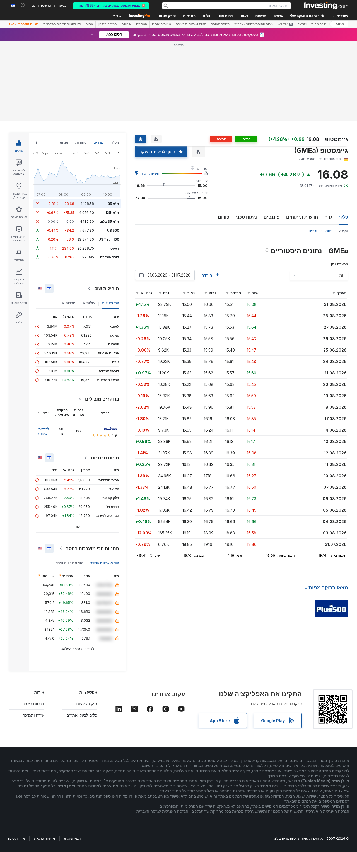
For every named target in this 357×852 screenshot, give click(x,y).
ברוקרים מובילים (102, 399)
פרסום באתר (33, 703)
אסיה (89, 24)
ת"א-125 (112, 212)
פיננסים (271, 217)
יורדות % (68, 303)
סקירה (343, 231)
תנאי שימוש (72, 838)
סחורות (80, 142)
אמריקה (141, 24)
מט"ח (114, 142)
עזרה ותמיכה (33, 715)
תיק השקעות (86, 703)
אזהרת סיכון (16, 838)
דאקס (114, 248)
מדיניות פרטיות (44, 838)
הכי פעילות (110, 303)
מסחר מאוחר (220, 24)
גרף (328, 217)
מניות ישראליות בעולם (191, 24)
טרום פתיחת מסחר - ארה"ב (253, 24)
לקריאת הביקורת (44, 431)
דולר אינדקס (109, 257)
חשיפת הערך (150, 173)
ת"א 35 (113, 204)
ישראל (302, 24)
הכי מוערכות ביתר (69, 563)
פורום (223, 217)
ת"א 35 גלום (109, 221)
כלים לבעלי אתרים (81, 715)
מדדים (98, 142)
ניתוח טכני (246, 217)
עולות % (88, 303)
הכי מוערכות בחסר (104, 563)
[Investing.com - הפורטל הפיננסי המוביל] (326, 5)
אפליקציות (88, 692)
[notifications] (23, 5)
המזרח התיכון (107, 24)
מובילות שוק (106, 288)
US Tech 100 (108, 239)
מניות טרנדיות (105, 458)
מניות (340, 24)
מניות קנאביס (161, 24)
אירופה (126, 24)
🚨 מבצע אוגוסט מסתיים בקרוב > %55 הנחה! (111, 6)
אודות (39, 692)
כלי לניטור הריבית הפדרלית (62, 24)
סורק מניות (167, 16)
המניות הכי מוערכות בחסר (92, 548)
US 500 (113, 230)
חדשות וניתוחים (302, 217)
